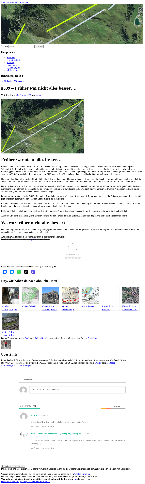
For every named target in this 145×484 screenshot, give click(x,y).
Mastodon (110, 363)
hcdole (34, 415)
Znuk (38, 95)
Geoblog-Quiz (13, 67)
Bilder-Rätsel (41, 338)
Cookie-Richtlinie (82, 474)
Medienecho (12, 70)
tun (75, 479)
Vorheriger (7, 81)
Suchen (4, 46)
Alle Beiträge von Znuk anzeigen (17, 365)
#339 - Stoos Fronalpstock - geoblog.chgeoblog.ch (56, 434)
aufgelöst (32, 239)
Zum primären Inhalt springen (14, 2)
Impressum (12, 65)
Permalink (92, 338)
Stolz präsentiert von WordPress (35, 481)
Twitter (98, 363)
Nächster (19, 81)
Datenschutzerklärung (11, 481)
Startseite (11, 57)
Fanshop (10, 62)
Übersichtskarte (14, 60)
